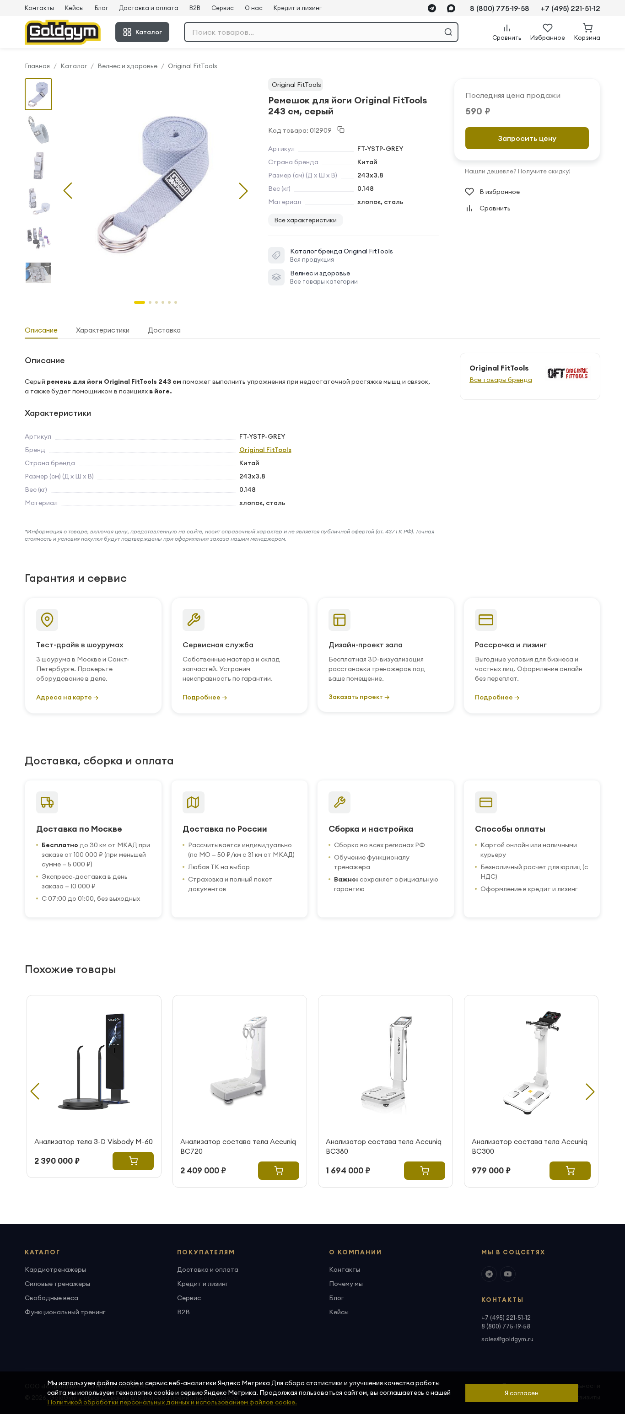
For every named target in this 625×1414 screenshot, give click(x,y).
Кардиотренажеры (55, 1269)
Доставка (164, 330)
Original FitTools (192, 66)
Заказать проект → (359, 697)
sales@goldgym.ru (507, 1339)
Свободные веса (51, 1298)
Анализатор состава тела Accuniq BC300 (529, 1146)
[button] (243, 191)
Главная (37, 66)
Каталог (148, 32)
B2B (194, 7)
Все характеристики (306, 220)
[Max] (451, 8)
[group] (155, 183)
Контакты (39, 7)
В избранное (500, 192)
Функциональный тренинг (65, 1312)
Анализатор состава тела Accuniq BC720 (238, 1146)
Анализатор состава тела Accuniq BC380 (384, 1146)
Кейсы (74, 7)
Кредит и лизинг (298, 7)
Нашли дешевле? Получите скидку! (518, 171)
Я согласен (522, 1393)
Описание (41, 330)
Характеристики (102, 330)
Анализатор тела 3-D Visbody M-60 (93, 1141)
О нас (254, 7)
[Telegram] (432, 8)
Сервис (222, 7)
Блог (101, 7)
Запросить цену (527, 138)
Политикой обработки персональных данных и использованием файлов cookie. (172, 1402)
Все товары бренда (500, 380)
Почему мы (346, 1284)
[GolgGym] (63, 32)
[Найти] (448, 32)
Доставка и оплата (148, 7)
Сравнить (495, 208)
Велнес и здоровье (127, 66)
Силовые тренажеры (57, 1284)
